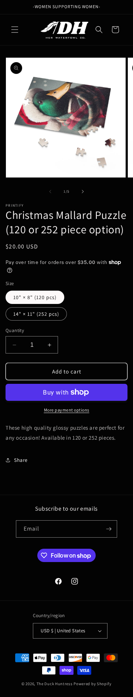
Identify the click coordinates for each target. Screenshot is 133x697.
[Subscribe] (108, 529)
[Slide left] (50, 191)
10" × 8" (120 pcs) (35, 297)
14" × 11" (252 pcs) (36, 314)
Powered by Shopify (93, 683)
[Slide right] (83, 191)
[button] (15, 29)
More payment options (66, 410)
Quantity (15, 330)
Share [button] (21, 460)
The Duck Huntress (55, 683)
